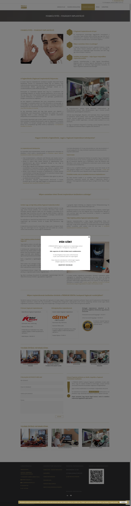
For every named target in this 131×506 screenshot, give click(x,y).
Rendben (123, 502)
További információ (114, 502)
